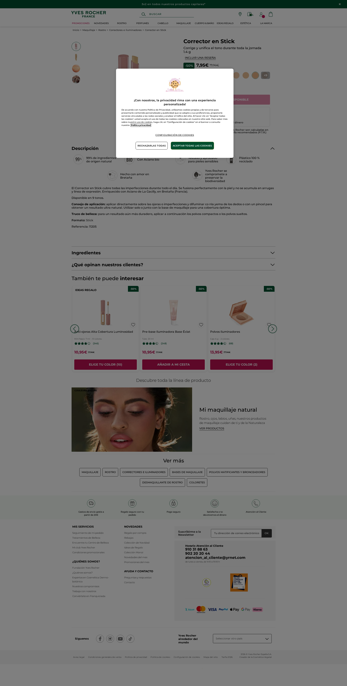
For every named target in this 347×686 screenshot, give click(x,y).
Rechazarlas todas (152, 145)
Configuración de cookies (174, 135)
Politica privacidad (141, 125)
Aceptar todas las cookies (192, 145)
